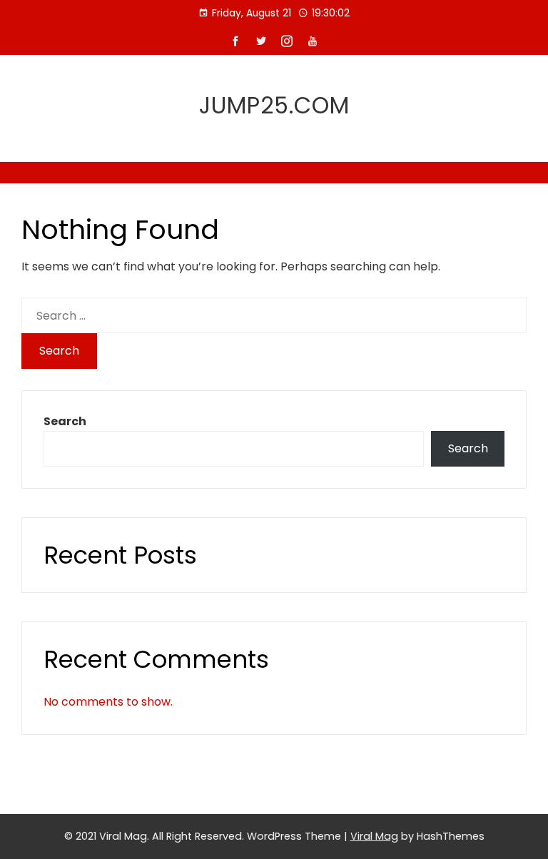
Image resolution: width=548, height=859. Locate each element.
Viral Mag (374, 836)
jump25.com (274, 105)
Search (65, 421)
